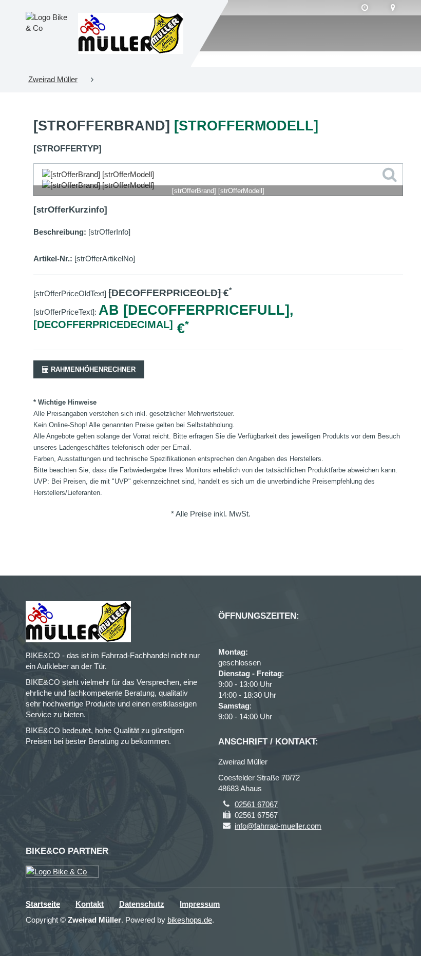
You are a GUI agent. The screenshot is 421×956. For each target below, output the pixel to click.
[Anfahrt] (393, 7)
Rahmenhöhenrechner (92, 369)
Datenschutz (141, 904)
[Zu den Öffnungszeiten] (364, 7)
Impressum (200, 904)
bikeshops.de (189, 919)
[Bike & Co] (62, 871)
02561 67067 (256, 804)
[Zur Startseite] (130, 33)
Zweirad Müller (53, 79)
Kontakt (89, 904)
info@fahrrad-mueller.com (278, 825)
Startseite (43, 904)
